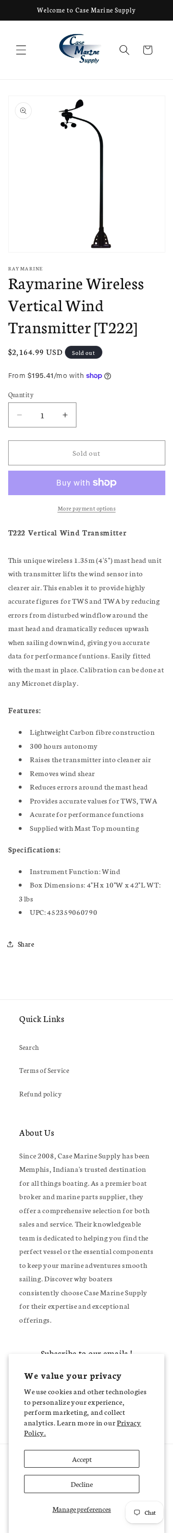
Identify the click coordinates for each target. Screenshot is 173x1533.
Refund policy (40, 1093)
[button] (21, 49)
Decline (82, 1484)
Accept (82, 1459)
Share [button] (26, 944)
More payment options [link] (87, 508)
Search (29, 1047)
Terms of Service (44, 1070)
